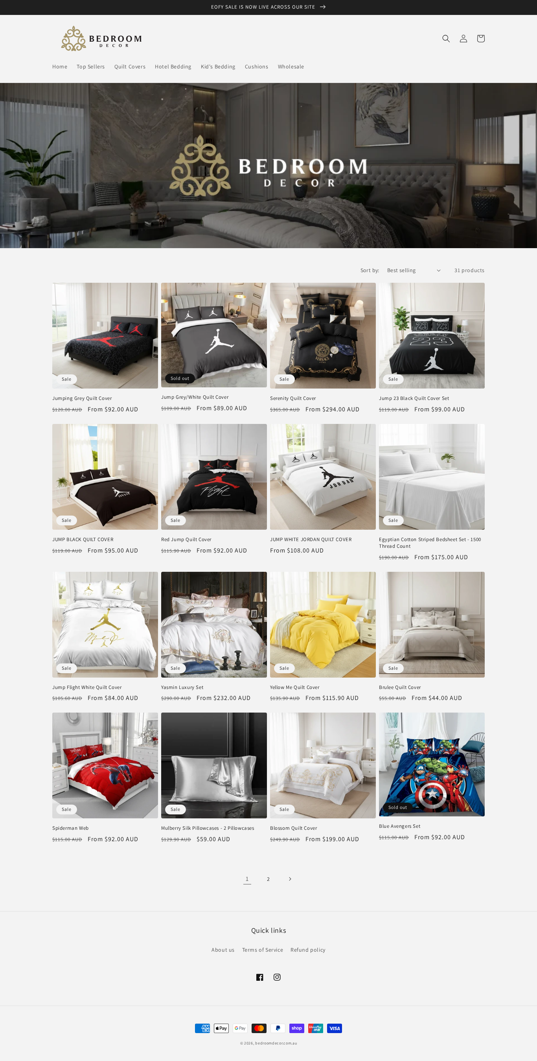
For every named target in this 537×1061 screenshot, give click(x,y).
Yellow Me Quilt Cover (295, 687)
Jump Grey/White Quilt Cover (194, 397)
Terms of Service (262, 949)
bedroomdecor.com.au (276, 1043)
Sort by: (369, 270)
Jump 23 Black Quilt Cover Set (414, 398)
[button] (446, 38)
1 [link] (247, 879)
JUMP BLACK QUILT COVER (82, 539)
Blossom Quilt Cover (293, 828)
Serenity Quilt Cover (293, 398)
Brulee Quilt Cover (400, 687)
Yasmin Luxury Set (182, 687)
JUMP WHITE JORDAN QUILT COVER (310, 539)
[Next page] (289, 879)
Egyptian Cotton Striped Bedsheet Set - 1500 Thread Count (430, 542)
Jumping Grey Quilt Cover (82, 398)
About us (223, 949)
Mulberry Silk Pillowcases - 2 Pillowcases (207, 828)
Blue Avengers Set (399, 826)
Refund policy (308, 949)
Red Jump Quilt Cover (186, 539)
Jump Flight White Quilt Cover (86, 687)
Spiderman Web (70, 828)
